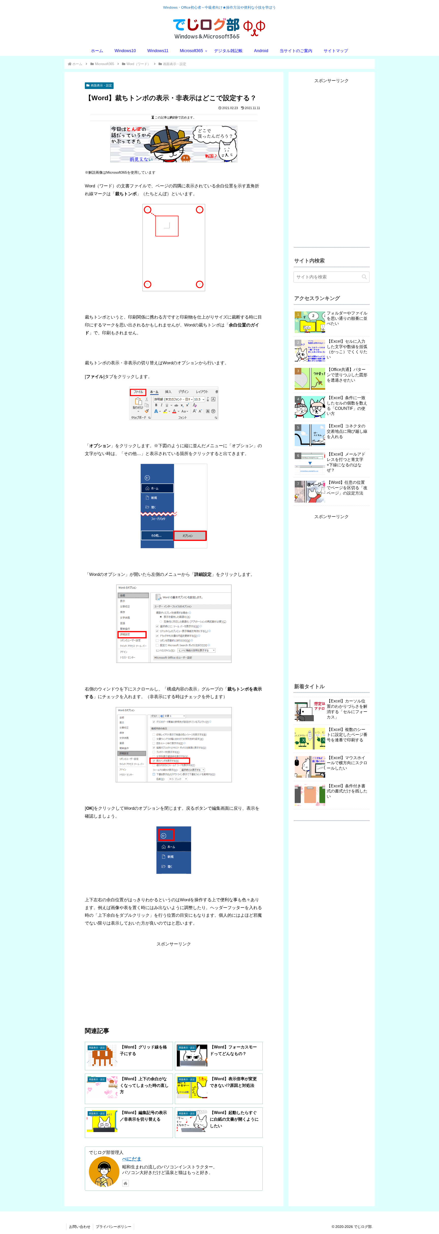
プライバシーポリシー (113, 1227)
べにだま (132, 1159)
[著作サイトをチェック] (125, 1183)
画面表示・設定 (101, 85)
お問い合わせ (79, 1227)
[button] (364, 277)
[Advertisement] (174, 983)
